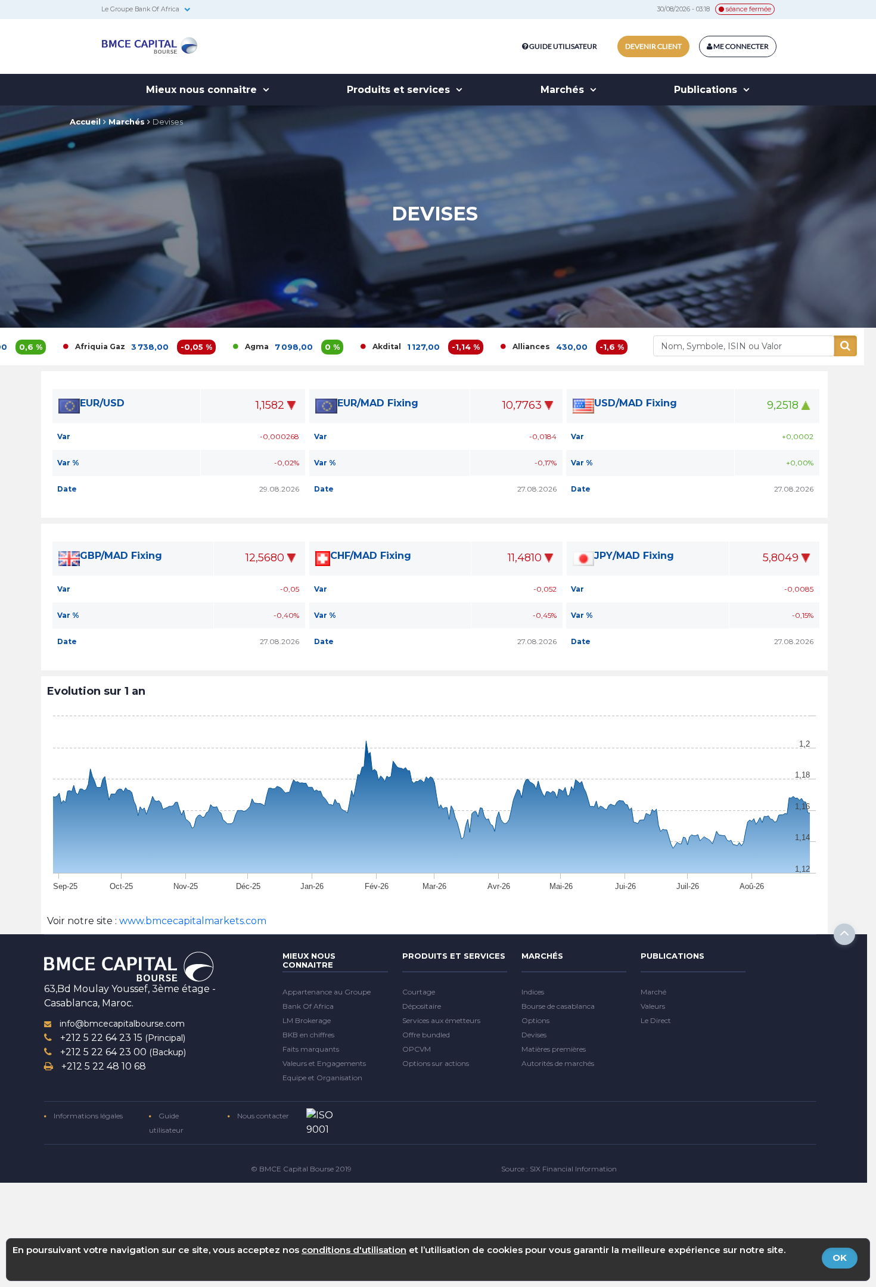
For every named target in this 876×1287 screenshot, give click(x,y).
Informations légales (87, 1115)
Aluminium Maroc (640, 346)
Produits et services (400, 89)
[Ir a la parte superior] (844, 934)
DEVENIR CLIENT (653, 46)
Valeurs (653, 1006)
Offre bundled (426, 1034)
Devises (168, 121)
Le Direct (656, 1020)
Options (535, 1020)
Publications (707, 89)
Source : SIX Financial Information (559, 1168)
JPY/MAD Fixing (634, 555)
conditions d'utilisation (354, 1249)
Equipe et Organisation (322, 1077)
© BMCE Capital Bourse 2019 (301, 1168)
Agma (204, 346)
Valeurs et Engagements (324, 1063)
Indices (532, 991)
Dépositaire (421, 1006)
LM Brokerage (306, 1020)
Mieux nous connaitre (203, 89)
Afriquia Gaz (48, 346)
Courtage (418, 991)
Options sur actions (435, 1063)
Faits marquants (310, 1048)
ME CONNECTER (740, 46)
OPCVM (416, 1048)
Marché (653, 991)
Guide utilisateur (563, 46)
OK (839, 1257)
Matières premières (553, 1048)
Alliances (479, 346)
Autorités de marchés (557, 1063)
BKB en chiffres (308, 1034)
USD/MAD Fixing (635, 403)
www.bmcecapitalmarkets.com (191, 921)
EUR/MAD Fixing (377, 403)
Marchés (563, 89)
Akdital (334, 346)
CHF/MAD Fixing (370, 555)
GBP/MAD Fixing (121, 555)
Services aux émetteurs (441, 1020)
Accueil (85, 121)
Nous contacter (262, 1115)
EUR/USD (102, 403)
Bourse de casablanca (558, 1006)
